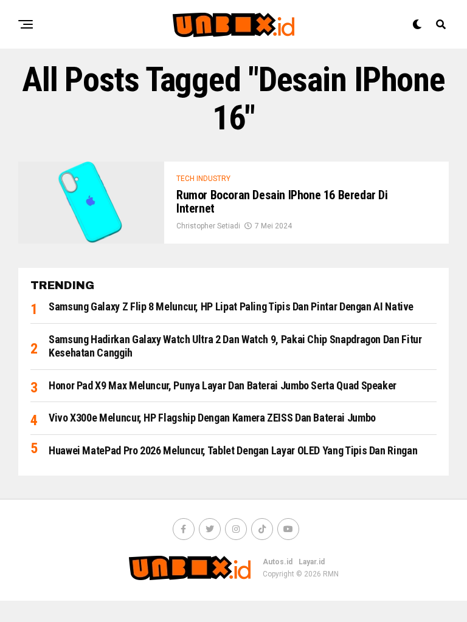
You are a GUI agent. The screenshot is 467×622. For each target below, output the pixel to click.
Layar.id (312, 562)
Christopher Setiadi (208, 226)
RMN (331, 574)
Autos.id (277, 562)
